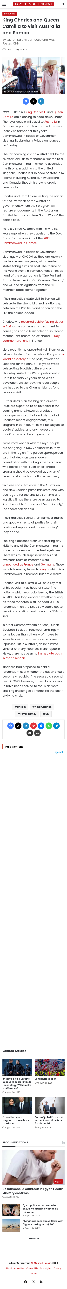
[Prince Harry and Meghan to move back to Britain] (17, 1105)
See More (33, 1238)
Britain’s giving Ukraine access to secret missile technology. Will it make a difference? (16, 1083)
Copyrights (46, 1268)
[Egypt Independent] (33, 4)
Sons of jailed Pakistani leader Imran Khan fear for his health (49, 1120)
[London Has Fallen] (50, 1067)
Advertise (19, 1268)
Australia (50, 122)
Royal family (28, 714)
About (9, 1268)
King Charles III (36, 112)
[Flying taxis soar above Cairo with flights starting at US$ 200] (11, 1225)
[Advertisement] (33, 901)
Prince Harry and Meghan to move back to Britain (15, 1120)
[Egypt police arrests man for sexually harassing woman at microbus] (11, 1210)
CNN (9, 49)
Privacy (57, 1268)
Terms (33, 1273)
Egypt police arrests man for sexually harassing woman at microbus (40, 1209)
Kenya (44, 569)
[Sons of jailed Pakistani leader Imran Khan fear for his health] (50, 1105)
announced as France (18, 565)
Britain (21, 707)
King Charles (43, 707)
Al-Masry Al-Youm (41, 1263)
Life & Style (9, 13)
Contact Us (32, 1268)
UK (47, 714)
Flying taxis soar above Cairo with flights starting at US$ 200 (43, 1222)
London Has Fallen (45, 1078)
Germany (47, 565)
